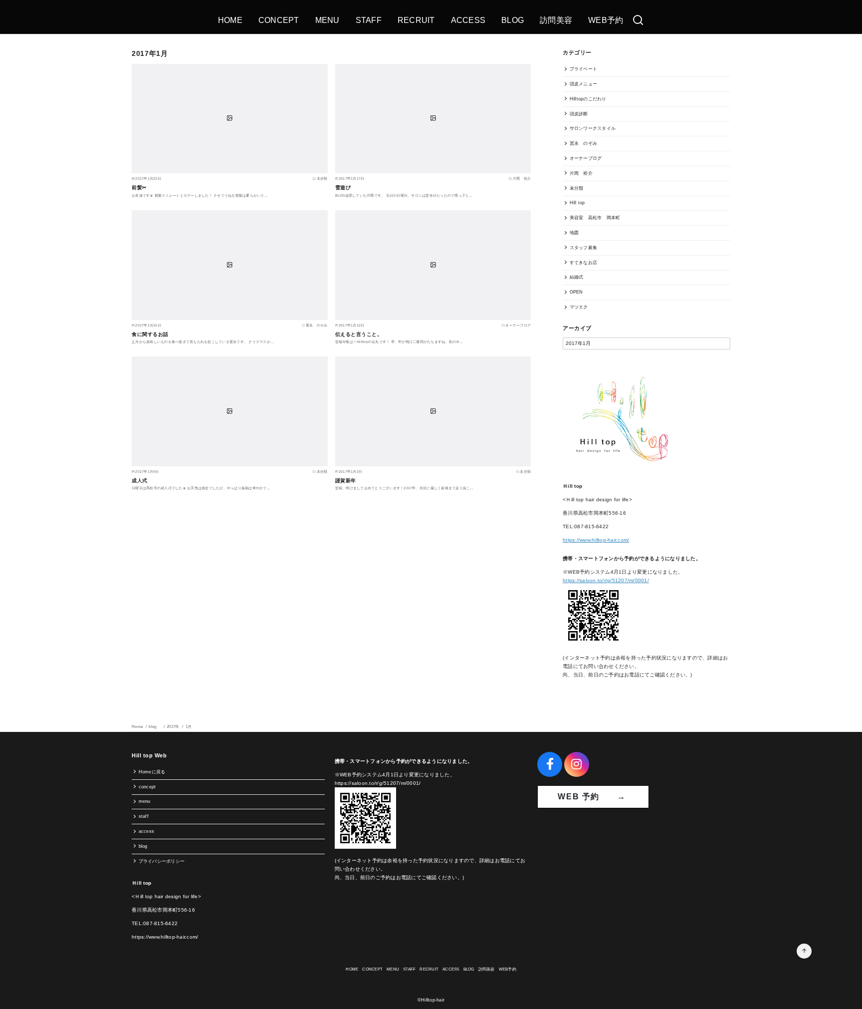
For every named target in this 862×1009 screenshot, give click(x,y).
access (147, 831)
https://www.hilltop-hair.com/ (596, 540)
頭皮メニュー (584, 83)
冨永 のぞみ (584, 143)
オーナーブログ (586, 158)
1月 (189, 726)
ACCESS (468, 20)
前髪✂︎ (139, 187)
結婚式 (577, 277)
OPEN (576, 292)
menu (145, 801)
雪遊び (343, 187)
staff (144, 816)
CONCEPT (278, 20)
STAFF (369, 20)
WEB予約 (605, 20)
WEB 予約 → (593, 796)
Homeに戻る (152, 771)
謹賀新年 (345, 480)
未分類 (577, 188)
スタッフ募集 (584, 247)
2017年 (174, 726)
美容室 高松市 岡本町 (595, 217)
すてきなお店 (584, 262)
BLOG (512, 20)
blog (155, 726)
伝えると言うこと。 (359, 334)
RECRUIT (416, 20)
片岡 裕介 (581, 173)
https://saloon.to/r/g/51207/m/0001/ (606, 580)
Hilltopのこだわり (588, 98)
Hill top (577, 202)
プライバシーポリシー (162, 861)
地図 (574, 232)
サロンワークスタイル (593, 128)
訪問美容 (556, 20)
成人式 (140, 480)
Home (138, 726)
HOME (230, 20)
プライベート (584, 68)
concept (147, 786)
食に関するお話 (150, 334)
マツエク (579, 307)
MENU (327, 20)
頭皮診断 (579, 113)
